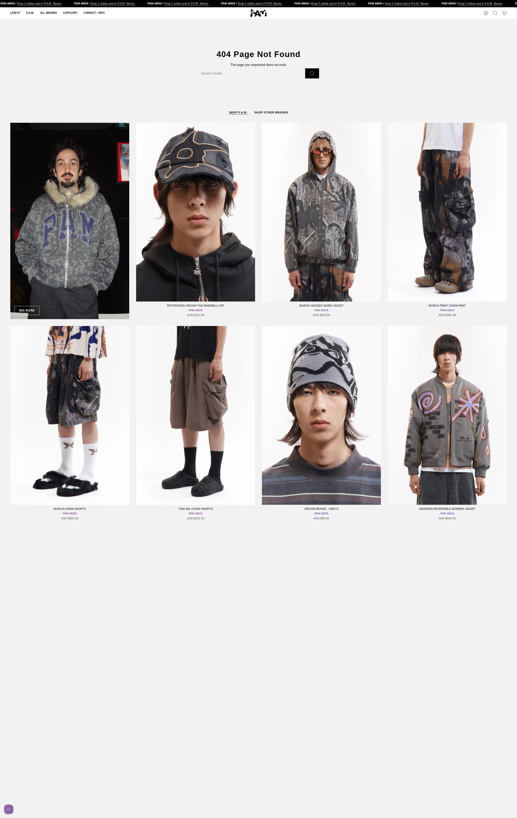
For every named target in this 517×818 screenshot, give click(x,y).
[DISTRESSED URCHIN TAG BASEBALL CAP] (195, 212)
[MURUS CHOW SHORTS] (69, 415)
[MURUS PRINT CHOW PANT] (447, 212)
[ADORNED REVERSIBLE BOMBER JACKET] (447, 415)
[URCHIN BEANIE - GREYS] (321, 415)
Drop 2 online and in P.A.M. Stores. (39, 3)
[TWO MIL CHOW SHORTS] (195, 415)
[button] (15, 13)
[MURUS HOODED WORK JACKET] (321, 212)
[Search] (312, 73)
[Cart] (504, 13)
